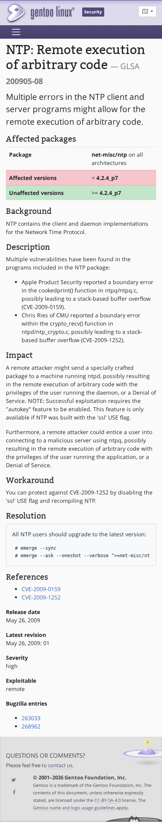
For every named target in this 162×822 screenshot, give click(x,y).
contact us (60, 765)
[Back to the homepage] (40, 12)
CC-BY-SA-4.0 (107, 800)
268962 (31, 726)
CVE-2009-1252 (41, 597)
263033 (31, 718)
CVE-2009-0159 (41, 589)
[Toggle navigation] (16, 32)
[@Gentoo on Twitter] (13, 780)
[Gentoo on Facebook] (13, 792)
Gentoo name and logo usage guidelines (74, 808)
